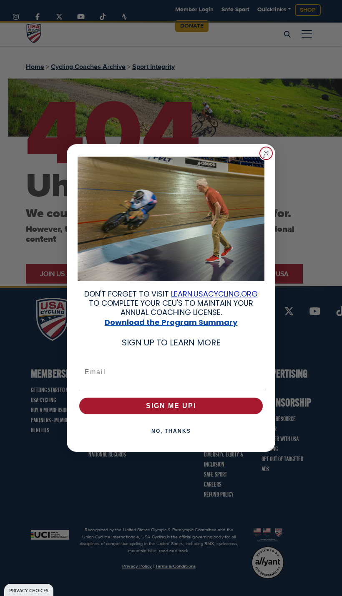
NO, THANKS (171, 431)
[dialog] (28, 590)
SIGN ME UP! (171, 405)
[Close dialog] (266, 153)
